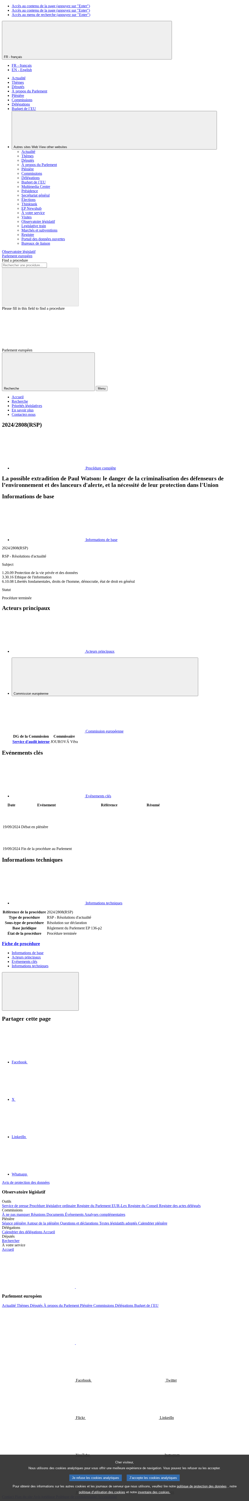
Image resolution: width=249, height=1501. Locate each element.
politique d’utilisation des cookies (102, 1492)
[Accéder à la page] (109, 843)
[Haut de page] (40, 991)
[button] (75, 1287)
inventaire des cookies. (154, 1492)
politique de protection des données (202, 1486)
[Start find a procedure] (40, 287)
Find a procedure (15, 260)
